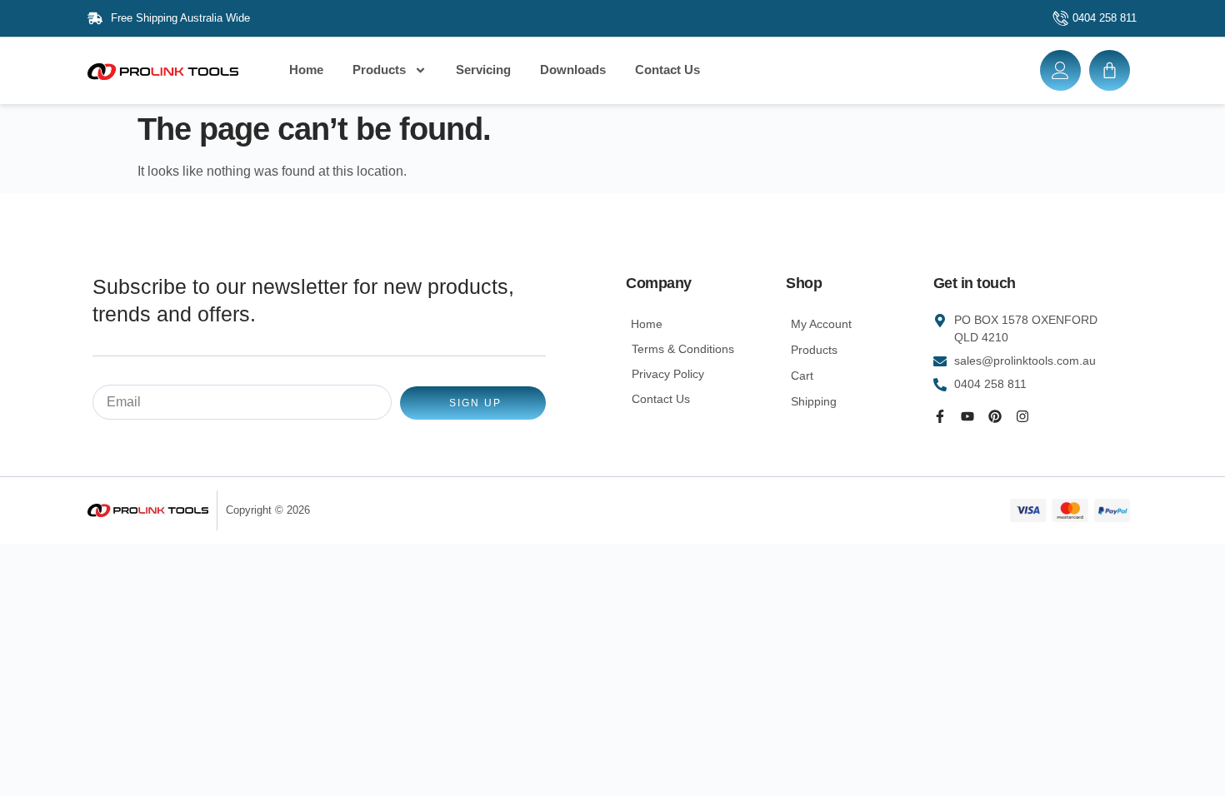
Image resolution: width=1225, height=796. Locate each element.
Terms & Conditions (683, 349)
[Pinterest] (995, 416)
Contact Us (667, 69)
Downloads (573, 69)
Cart (802, 375)
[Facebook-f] (940, 416)
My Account (821, 324)
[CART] (1109, 70)
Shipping (814, 401)
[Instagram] (1022, 416)
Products (379, 69)
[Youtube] (967, 416)
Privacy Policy (668, 374)
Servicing (483, 69)
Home (306, 69)
